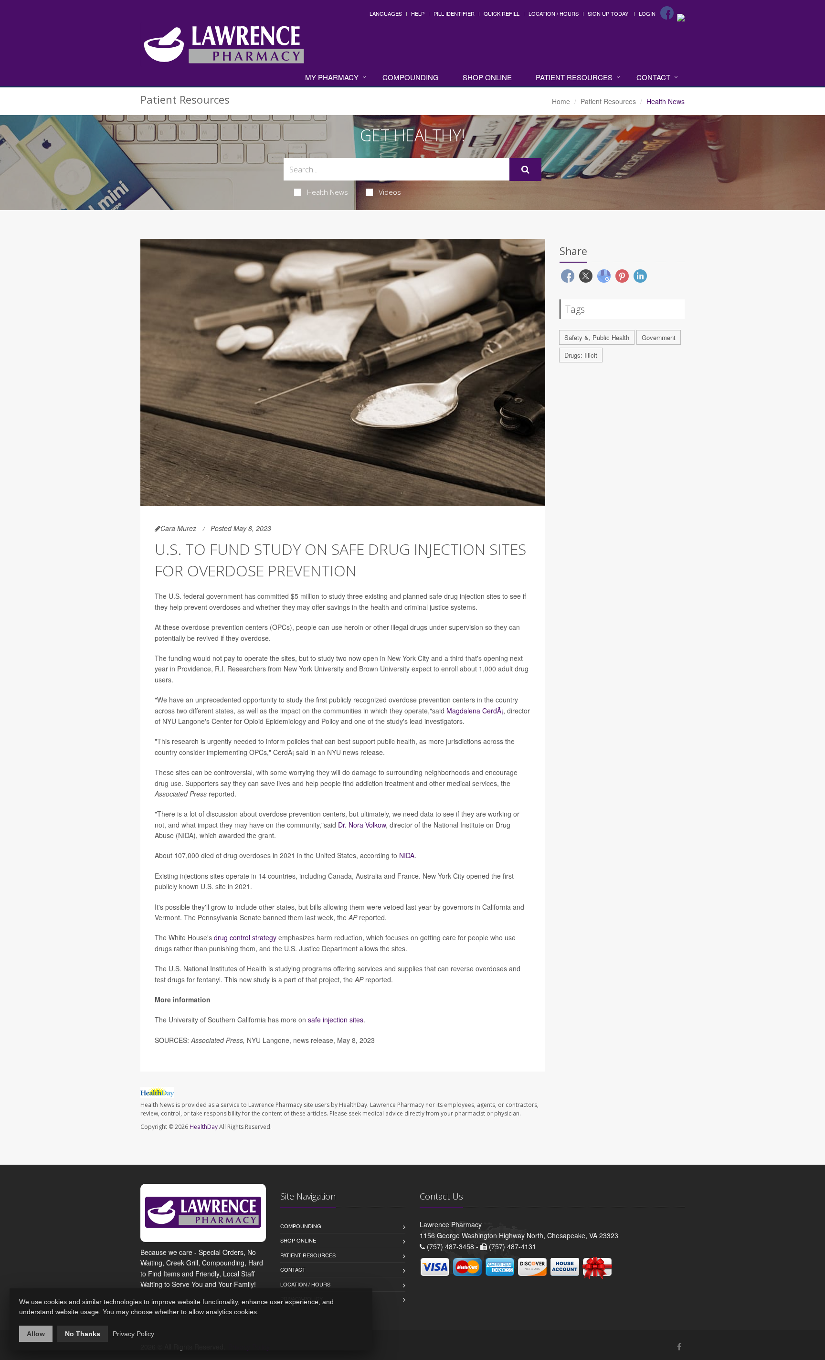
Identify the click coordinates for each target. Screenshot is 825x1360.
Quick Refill (501, 13)
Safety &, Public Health (596, 337)
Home (561, 101)
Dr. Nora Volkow (362, 824)
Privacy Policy (133, 1334)
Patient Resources (574, 77)
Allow (36, 1334)
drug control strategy (245, 937)
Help (417, 13)
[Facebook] (667, 13)
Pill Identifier (454, 13)
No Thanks (82, 1334)
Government (659, 337)
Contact (653, 77)
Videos (390, 192)
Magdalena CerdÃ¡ (474, 710)
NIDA (406, 855)
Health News (327, 192)
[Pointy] (681, 16)
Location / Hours (554, 13)
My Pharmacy (332, 77)
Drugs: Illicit (580, 355)
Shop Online (487, 77)
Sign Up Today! (609, 13)
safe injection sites (335, 1019)
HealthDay (204, 1127)
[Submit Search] (525, 169)
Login (647, 13)
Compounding (410, 77)
